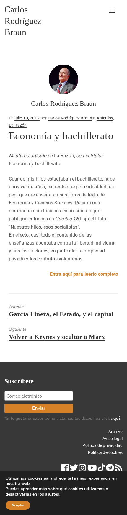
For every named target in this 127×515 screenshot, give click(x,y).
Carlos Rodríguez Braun (22, 20)
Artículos (105, 118)
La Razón (18, 125)
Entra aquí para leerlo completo (84, 274)
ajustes (52, 494)
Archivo (115, 431)
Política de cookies (105, 452)
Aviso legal (112, 438)
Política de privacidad (102, 445)
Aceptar (18, 505)
